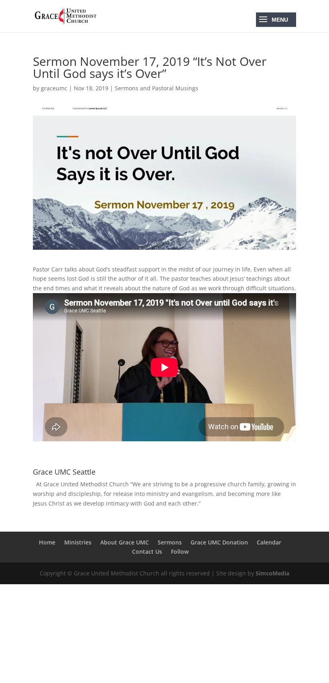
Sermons (170, 542)
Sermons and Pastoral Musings (156, 88)
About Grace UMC (124, 542)
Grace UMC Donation (219, 542)
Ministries (77, 542)
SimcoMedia (272, 573)
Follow (180, 551)
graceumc (54, 88)
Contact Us (147, 551)
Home (47, 542)
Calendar (269, 542)
